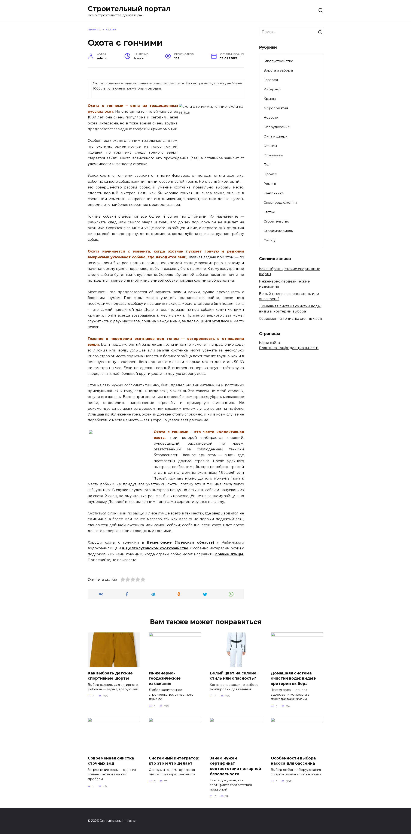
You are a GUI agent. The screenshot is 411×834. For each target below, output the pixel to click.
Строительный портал (129, 8)
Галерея (271, 80)
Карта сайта (269, 343)
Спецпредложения (280, 202)
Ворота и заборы (278, 70)
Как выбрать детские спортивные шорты (110, 675)
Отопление (273, 155)
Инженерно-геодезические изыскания (165, 678)
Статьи (269, 212)
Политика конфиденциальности (289, 348)
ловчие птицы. (229, 554)
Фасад (269, 240)
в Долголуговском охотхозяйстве (155, 548)
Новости (271, 117)
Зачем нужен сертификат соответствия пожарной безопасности (235, 766)
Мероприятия (276, 108)
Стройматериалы (278, 231)
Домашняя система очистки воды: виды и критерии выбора (294, 678)
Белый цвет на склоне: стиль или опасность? (234, 675)
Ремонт (270, 184)
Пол (267, 165)
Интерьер (272, 89)
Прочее (270, 174)
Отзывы (270, 146)
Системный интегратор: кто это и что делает (174, 761)
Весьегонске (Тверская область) (180, 542)
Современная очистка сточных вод (290, 319)
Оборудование (277, 127)
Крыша (270, 99)
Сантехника (274, 193)
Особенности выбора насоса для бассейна (293, 761)
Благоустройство (278, 61)
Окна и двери (276, 136)
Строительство (276, 221)
